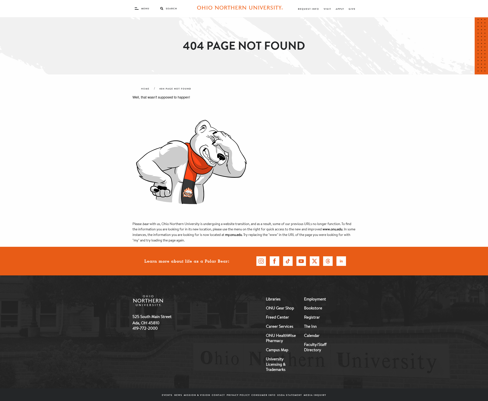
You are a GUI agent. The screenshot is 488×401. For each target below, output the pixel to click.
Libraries (273, 299)
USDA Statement (289, 395)
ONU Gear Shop (280, 308)
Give (352, 8)
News (178, 395)
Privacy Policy (238, 395)
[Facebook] (274, 261)
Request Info (308, 8)
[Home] (240, 8)
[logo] (167, 301)
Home (145, 88)
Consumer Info (263, 395)
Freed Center (277, 317)
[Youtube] (301, 261)
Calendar (311, 335)
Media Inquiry (315, 395)
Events (167, 395)
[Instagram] (261, 261)
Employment (315, 299)
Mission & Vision (197, 395)
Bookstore (313, 308)
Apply (340, 8)
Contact (218, 395)
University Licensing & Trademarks (276, 364)
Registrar (312, 317)
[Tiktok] (288, 261)
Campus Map (277, 349)
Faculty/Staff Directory (315, 347)
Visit (327, 8)
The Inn (310, 326)
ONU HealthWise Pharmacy (281, 338)
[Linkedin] (341, 261)
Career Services (279, 326)
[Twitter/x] (314, 261)
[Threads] (328, 261)
